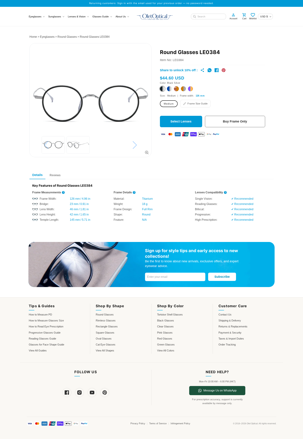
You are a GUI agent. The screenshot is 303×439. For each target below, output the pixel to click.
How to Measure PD (40, 314)
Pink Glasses (165, 332)
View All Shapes (105, 350)
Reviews (55, 175)
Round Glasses (67, 36)
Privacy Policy (137, 423)
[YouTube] (92, 392)
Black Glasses (165, 320)
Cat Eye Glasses (105, 344)
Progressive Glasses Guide (44, 332)
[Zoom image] (147, 152)
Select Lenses (180, 121)
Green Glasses (166, 344)
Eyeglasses (47, 36)
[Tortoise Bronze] (176, 88)
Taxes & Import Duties (231, 338)
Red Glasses (164, 338)
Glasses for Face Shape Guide (46, 344)
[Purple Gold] (190, 88)
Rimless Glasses (106, 320)
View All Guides (38, 350)
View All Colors (165, 350)
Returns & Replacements (232, 326)
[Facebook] (66, 392)
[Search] (194, 16)
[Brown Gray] (183, 88)
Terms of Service (158, 423)
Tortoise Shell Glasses (170, 314)
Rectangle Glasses (107, 326)
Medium (169, 103)
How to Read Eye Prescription (46, 326)
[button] (36, 16)
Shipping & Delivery (229, 320)
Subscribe (222, 276)
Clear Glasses (165, 326)
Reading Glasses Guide (42, 338)
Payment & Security (229, 332)
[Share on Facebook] (216, 70)
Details (37, 175)
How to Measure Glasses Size (46, 320)
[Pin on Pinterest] (223, 70)
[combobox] (210, 16)
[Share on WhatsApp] (209, 70)
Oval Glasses (104, 338)
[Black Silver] (162, 88)
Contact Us (224, 314)
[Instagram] (79, 392)
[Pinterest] (104, 392)
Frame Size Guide (197, 103)
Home (33, 36)
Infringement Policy (180, 423)
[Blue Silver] (169, 88)
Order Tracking (227, 344)
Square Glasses (105, 332)
